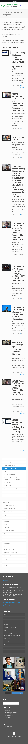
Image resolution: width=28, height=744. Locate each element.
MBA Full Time (6, 502)
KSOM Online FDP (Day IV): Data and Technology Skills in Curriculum (18, 313)
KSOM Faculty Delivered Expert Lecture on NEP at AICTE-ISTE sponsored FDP (18, 60)
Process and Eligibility (9, 537)
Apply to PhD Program (9, 559)
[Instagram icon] (17, 739)
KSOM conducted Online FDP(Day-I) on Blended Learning (18, 426)
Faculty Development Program (10, 468)
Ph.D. (4, 546)
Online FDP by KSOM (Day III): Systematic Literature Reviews (18, 348)
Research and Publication (9, 474)
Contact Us (6, 624)
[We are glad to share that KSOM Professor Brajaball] (8, 662)
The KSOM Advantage (9, 505)
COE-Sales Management (9, 495)
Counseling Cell (7, 651)
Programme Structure (9, 555)
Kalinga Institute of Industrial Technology (11, 602)
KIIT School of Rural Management (10, 605)
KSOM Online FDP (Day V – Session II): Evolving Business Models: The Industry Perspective (18, 231)
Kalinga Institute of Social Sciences (10, 604)
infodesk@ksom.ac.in (9, 722)
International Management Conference (12, 488)
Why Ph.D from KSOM (9, 549)
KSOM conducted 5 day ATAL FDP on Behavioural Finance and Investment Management (18, 102)
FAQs (5, 524)
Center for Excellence (7, 492)
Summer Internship (8, 511)
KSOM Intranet (6, 579)
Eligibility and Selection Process (11, 515)
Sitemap (5, 644)
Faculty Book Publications (9, 485)
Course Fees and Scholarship (10, 518)
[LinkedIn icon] (16, 739)
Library (5, 630)
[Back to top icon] (14, 733)
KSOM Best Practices (8, 614)
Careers (5, 621)
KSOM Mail (5, 580)
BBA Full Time (6, 527)
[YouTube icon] (13, 739)
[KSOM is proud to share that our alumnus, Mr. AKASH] (8, 674)
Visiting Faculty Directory (9, 465)
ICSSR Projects (7, 648)
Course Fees (7, 540)
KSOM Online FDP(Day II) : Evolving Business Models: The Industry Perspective (18, 388)
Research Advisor (8, 482)
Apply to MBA (7, 521)
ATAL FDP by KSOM (18, 138)
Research (5, 471)
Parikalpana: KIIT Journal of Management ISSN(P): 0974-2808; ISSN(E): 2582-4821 (13, 478)
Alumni (5, 618)
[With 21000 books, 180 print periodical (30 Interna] (19, 685)
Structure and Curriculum (9, 508)
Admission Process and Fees (10, 552)
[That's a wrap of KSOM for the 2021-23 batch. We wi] (8, 685)
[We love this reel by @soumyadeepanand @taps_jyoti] (19, 662)
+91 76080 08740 (8, 726)
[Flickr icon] (14, 739)
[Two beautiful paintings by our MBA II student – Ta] (19, 674)
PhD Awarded (7, 562)
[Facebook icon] (10, 739)
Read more (22, 87)
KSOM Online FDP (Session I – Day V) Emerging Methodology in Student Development (18, 273)
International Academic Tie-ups (10, 627)
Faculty (4, 458)
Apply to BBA (7, 543)
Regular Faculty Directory (9, 462)
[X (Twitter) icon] (11, 739)
